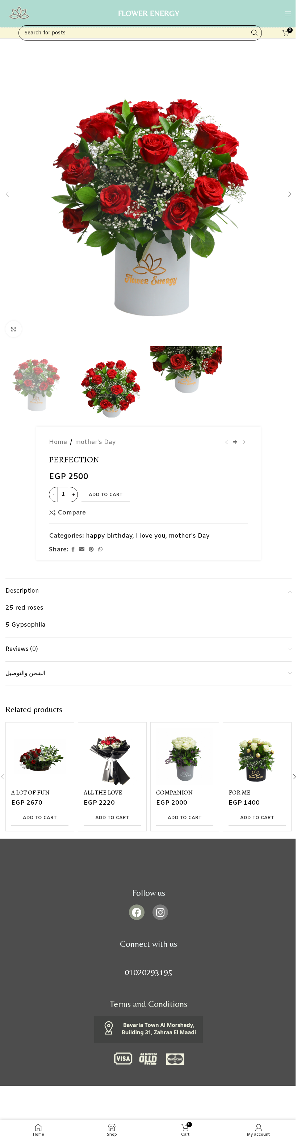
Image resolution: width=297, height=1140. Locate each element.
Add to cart (106, 495)
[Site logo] (18, 13)
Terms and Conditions (148, 1004)
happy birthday (109, 536)
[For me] (257, 756)
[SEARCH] (254, 33)
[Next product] (243, 442)
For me (239, 792)
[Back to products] (235, 442)
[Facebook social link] (72, 549)
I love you (151, 536)
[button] (7, 194)
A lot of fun (30, 792)
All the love (103, 792)
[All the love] (112, 756)
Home (58, 442)
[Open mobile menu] (288, 14)
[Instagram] (160, 912)
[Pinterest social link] (91, 549)
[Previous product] (226, 442)
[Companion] (184, 756)
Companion (174, 792)
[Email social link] (82, 549)
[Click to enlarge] (13, 329)
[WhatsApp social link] (100, 549)
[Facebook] (137, 912)
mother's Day (95, 442)
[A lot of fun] (39, 756)
